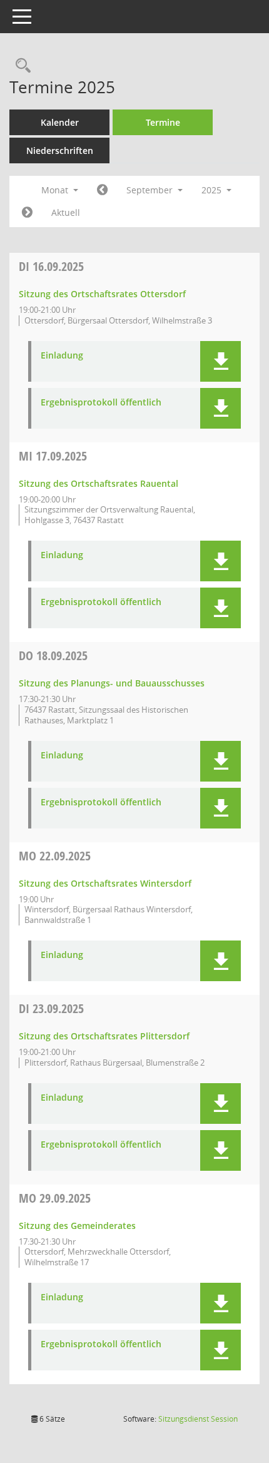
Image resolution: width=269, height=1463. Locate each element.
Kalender (60, 122)
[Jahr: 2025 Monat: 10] (27, 212)
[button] (220, 361)
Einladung (62, 355)
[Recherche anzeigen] (20, 66)
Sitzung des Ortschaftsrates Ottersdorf (102, 294)
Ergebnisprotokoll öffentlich (101, 402)
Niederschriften (59, 150)
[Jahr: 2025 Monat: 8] (102, 190)
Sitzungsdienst (198, 1419)
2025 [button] (212, 190)
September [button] (150, 190)
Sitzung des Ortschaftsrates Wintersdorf (105, 883)
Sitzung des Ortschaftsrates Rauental (98, 483)
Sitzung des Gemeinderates (77, 1225)
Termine (163, 122)
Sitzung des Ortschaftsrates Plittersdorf (104, 1036)
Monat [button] (56, 190)
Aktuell (65, 212)
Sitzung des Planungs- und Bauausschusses (112, 683)
